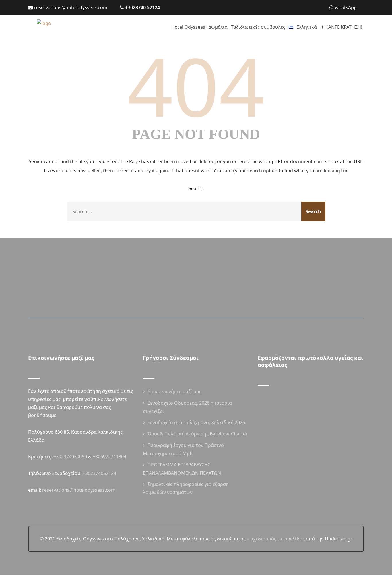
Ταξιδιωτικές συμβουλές (258, 27)
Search (196, 188)
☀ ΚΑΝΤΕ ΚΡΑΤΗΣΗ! (341, 27)
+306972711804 (109, 456)
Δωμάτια (218, 27)
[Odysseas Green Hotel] (65, 27)
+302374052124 (99, 473)
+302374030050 (70, 456)
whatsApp (346, 7)
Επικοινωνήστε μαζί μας (174, 391)
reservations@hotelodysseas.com (70, 7)
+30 (142, 7)
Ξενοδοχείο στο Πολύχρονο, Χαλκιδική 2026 (196, 422)
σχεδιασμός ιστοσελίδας (277, 539)
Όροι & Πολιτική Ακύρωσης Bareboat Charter (198, 434)
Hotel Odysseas (188, 27)
